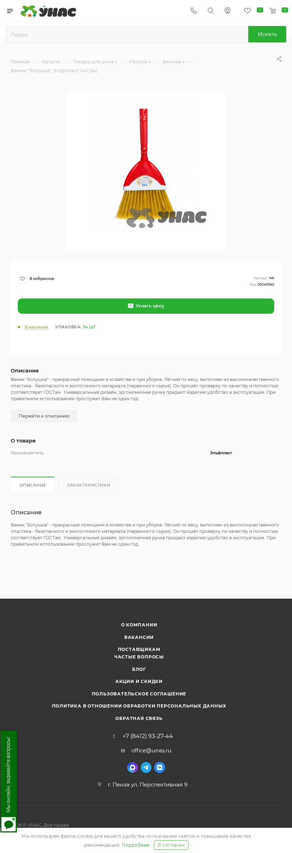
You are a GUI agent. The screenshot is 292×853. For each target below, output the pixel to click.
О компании (139, 624)
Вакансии (139, 637)
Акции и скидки (139, 681)
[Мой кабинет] (227, 11)
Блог (139, 669)
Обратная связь (138, 718)
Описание (33, 485)
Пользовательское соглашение (139, 693)
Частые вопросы (139, 656)
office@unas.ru (151, 750)
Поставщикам (139, 649)
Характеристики (88, 485)
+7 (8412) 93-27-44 (147, 736)
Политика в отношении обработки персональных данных (139, 706)
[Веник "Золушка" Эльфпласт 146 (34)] (146, 170)
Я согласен (171, 845)
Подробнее (135, 845)
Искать (267, 34)
